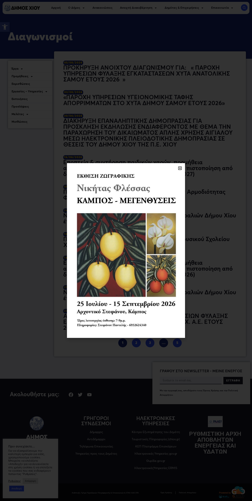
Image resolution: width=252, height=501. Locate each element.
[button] (180, 168)
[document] (126, 250)
